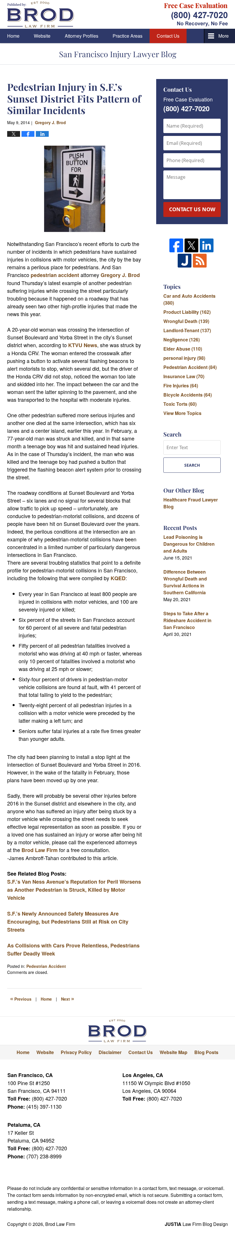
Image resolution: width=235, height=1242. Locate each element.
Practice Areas (127, 35)
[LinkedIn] (207, 245)
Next (67, 998)
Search (192, 465)
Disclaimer (110, 1052)
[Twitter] (191, 245)
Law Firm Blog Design (196, 1224)
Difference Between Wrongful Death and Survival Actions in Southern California (185, 582)
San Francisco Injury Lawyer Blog (40, 14)
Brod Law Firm (39, 850)
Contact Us (168, 35)
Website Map (173, 1052)
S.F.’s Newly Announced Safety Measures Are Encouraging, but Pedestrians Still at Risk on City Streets (67, 921)
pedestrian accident (55, 275)
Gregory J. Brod (120, 275)
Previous (21, 998)
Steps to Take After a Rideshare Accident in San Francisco (187, 620)
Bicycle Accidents (187, 394)
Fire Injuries (180, 385)
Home (13, 35)
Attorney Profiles (81, 35)
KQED (118, 578)
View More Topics (182, 413)
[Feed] (200, 261)
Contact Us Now (192, 209)
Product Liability (187, 312)
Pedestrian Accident (46, 966)
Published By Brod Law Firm (196, 14)
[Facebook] (176, 245)
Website (42, 35)
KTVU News (82, 345)
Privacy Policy (76, 1052)
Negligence (181, 339)
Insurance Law (183, 376)
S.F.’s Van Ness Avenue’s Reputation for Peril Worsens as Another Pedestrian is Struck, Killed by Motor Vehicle (74, 889)
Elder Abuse (182, 348)
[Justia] (184, 261)
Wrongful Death (186, 321)
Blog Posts (206, 1052)
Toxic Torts (180, 404)
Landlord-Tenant (187, 330)
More (223, 35)
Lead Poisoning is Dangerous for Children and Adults (189, 544)
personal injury (184, 358)
